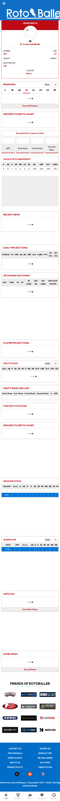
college (30, 70)
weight (6, 58)
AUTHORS (45, 762)
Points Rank (37, 148)
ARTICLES (9, 593)
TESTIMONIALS (15, 753)
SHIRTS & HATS (15, 758)
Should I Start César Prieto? (30, 133)
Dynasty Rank (52, 148)
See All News (30, 669)
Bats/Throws (9, 63)
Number (6, 51)
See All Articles (30, 609)
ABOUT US (15, 762)
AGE (55, 51)
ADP (8, 148)
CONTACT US (15, 748)
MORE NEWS (10, 653)
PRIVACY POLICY (15, 767)
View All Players (30, 106)
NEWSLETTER (45, 753)
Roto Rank (23, 148)
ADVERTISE (45, 748)
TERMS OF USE (45, 767)
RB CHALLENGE (45, 758)
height (54, 58)
